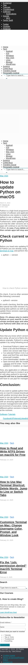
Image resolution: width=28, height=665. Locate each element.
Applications (11, 14)
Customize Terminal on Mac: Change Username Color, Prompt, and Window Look (13, 528)
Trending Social (9, 71)
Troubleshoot (8, 9)
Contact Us (7, 662)
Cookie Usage (9, 655)
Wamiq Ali (5, 205)
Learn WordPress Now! (8, 612)
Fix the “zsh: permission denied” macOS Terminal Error (13, 567)
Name (2, 627)
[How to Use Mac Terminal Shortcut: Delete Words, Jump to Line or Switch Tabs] (14, 475)
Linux (8, 60)
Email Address (6, 622)
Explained (7, 3)
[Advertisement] (14, 95)
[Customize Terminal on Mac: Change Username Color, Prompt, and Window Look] (14, 515)
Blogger (9, 62)
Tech (5, 49)
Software (7, 12)
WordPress (11, 64)
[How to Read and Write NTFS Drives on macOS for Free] (14, 441)
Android (9, 51)
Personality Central (11, 73)
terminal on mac (7, 251)
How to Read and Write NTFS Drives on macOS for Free (12, 451)
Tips (5, 5)
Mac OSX (10, 58)
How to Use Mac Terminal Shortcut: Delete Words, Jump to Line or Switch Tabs (13, 488)
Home (5, 47)
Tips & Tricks (9, 637)
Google (6, 16)
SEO (8, 18)
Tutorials (6, 7)
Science (6, 66)
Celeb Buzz (8, 68)
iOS (7, 53)
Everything (8, 641)
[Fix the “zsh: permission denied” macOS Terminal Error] (14, 555)
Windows (10, 56)
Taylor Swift (8, 20)
